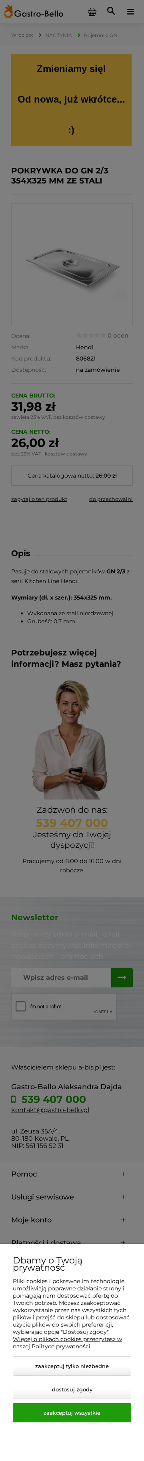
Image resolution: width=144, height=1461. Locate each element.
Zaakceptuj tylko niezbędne (72, 1366)
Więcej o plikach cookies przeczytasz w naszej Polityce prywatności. (67, 1342)
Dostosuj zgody (72, 1389)
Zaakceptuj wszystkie (72, 1412)
